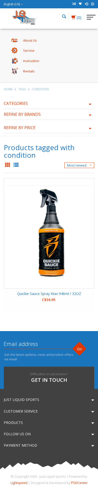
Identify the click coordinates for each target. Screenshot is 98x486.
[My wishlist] (80, 4)
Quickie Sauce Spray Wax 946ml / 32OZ (49, 293)
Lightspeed (19, 482)
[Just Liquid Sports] (24, 17)
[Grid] (8, 165)
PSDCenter (79, 482)
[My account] (86, 4)
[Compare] (73, 4)
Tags (22, 89)
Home (8, 89)
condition (40, 89)
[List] (16, 165)
